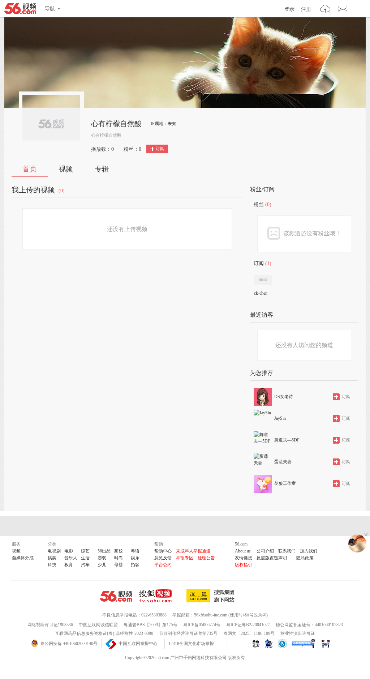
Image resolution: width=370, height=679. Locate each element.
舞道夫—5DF (287, 440)
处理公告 (206, 557)
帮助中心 (163, 551)
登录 (289, 9)
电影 (68, 551)
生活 (85, 557)
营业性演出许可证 (297, 633)
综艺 (85, 551)
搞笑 (52, 557)
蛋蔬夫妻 (283, 461)
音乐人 (70, 557)
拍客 (135, 564)
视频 (66, 169)
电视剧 (54, 551)
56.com (20, 10)
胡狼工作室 (285, 483)
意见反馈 (163, 557)
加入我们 (308, 551)
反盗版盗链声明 (272, 557)
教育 (68, 564)
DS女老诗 (283, 396)
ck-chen (260, 293)
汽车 (85, 564)
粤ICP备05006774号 (201, 624)
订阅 (160, 148)
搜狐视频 (159, 595)
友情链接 (243, 557)
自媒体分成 (23, 557)
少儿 (102, 564)
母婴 (118, 564)
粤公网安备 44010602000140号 (69, 643)
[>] (325, 9)
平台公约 (163, 564)
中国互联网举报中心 (138, 643)
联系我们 (287, 551)
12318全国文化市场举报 (191, 643)
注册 (306, 9)
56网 (116, 596)
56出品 (104, 551)
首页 (29, 169)
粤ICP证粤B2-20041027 (248, 624)
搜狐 (211, 595)
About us (243, 551)
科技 (52, 564)
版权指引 (243, 564)
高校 (118, 551)
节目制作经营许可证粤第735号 (188, 633)
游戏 (102, 557)
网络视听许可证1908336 (50, 624)
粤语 (135, 551)
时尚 (118, 557)
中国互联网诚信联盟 (98, 624)
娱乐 (135, 557)
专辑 (102, 169)
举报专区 (184, 557)
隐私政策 (305, 557)
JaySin (280, 418)
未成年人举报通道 (193, 551)
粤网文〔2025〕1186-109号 (249, 633)
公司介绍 (265, 551)
